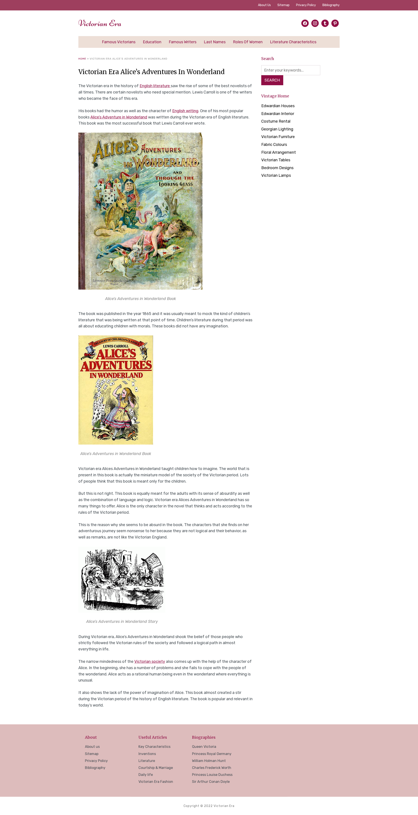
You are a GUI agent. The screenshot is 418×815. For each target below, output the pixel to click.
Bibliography (331, 5)
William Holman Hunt (209, 761)
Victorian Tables (275, 160)
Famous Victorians (118, 42)
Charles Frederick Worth (211, 768)
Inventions (147, 754)
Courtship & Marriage (155, 768)
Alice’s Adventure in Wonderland (118, 117)
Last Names (215, 42)
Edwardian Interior (277, 113)
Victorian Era (99, 23)
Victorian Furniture (278, 136)
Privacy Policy (306, 5)
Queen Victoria (204, 747)
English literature (155, 85)
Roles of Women (248, 42)
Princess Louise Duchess (212, 775)
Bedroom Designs (277, 167)
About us (264, 5)
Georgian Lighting (277, 129)
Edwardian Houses (278, 105)
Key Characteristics (154, 747)
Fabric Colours (274, 144)
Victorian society (149, 661)
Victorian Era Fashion (155, 782)
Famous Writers (182, 42)
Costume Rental (275, 121)
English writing (185, 110)
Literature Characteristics (293, 42)
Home (82, 58)
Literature (146, 761)
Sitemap (283, 5)
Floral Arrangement (278, 152)
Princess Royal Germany (211, 754)
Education (152, 42)
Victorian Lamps (276, 175)
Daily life (145, 775)
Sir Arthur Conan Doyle (211, 782)
